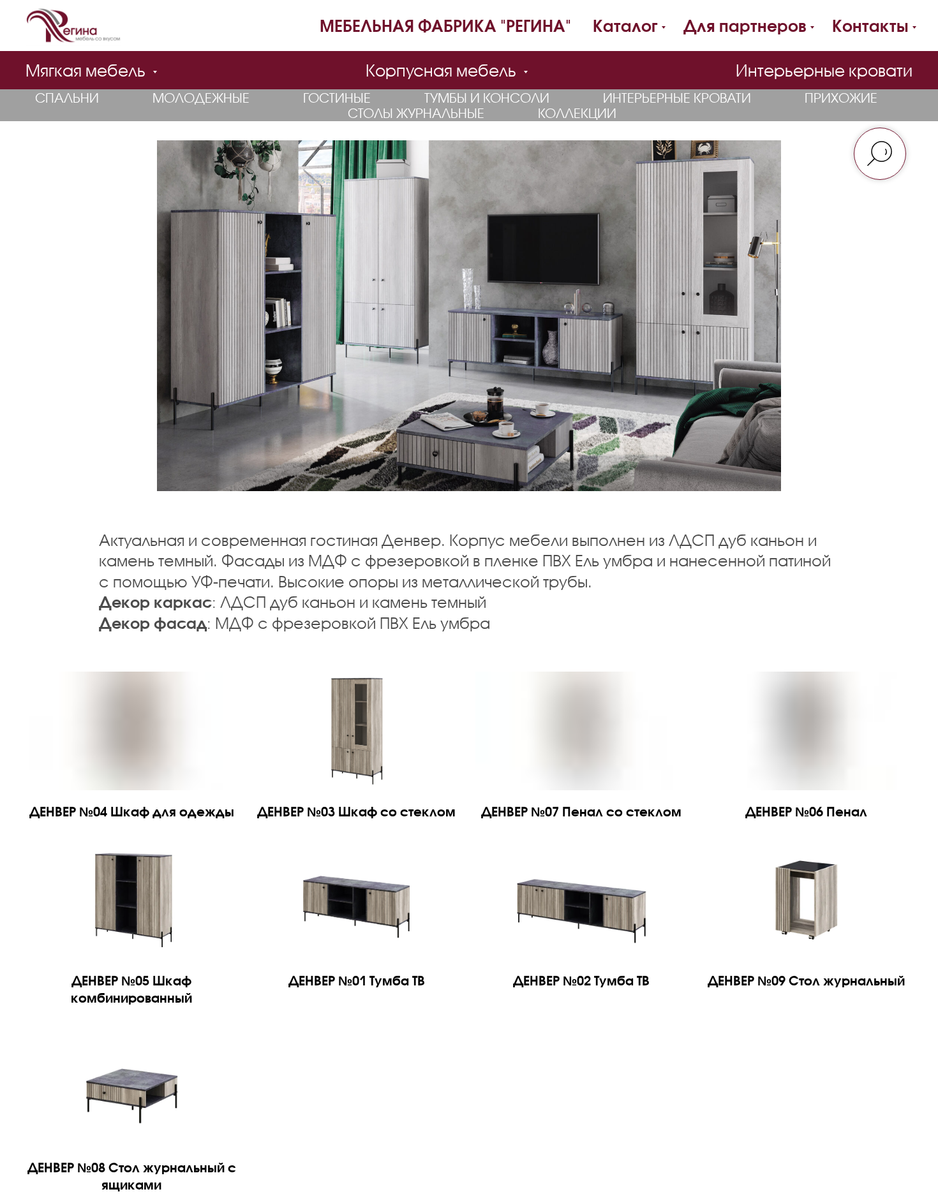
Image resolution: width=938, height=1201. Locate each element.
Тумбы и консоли (486, 97)
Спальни (67, 97)
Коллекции (577, 113)
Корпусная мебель (443, 70)
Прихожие (841, 97)
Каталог (625, 25)
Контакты (870, 25)
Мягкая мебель (87, 70)
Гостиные (337, 97)
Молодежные (201, 97)
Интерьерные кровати (824, 70)
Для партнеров (745, 25)
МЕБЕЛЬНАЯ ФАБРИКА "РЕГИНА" (445, 25)
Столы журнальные (416, 113)
